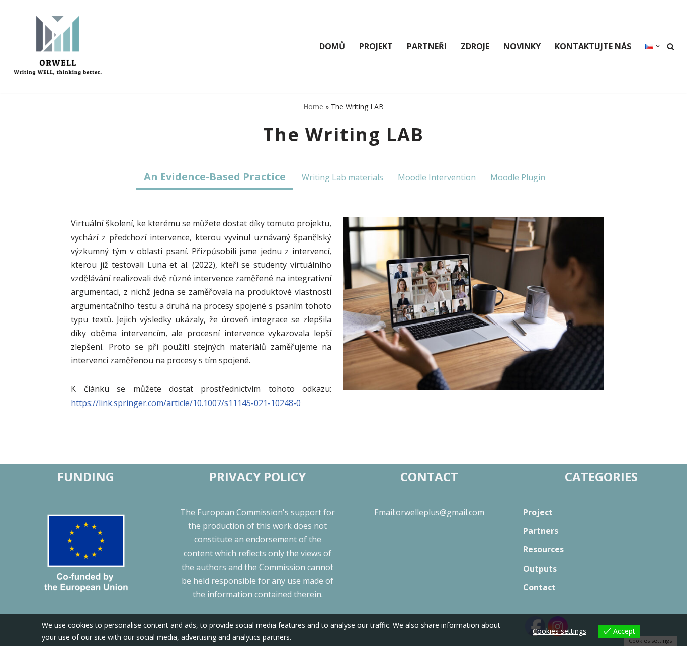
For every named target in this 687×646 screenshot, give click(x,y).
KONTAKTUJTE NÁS (593, 46)
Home (313, 106)
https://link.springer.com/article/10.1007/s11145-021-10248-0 (186, 403)
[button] (658, 46)
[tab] (214, 177)
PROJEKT (376, 46)
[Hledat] (670, 46)
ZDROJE (475, 46)
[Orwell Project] (58, 46)
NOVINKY (522, 46)
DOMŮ (332, 46)
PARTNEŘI (427, 46)
